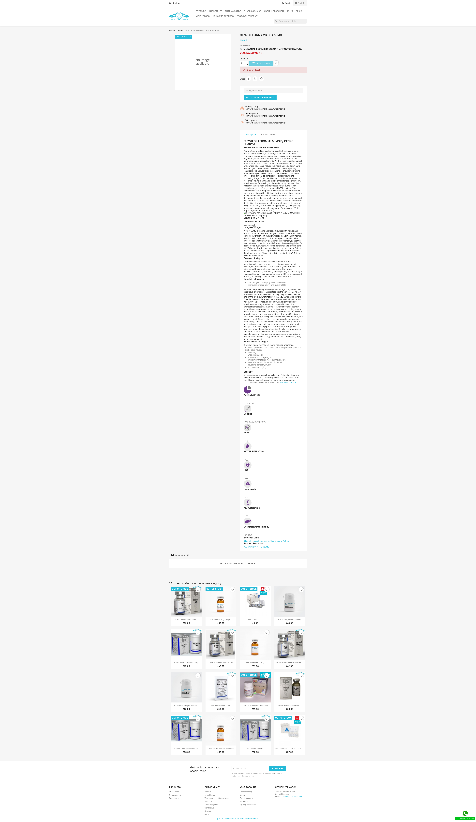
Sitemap (208, 811)
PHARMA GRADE (233, 11)
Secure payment (212, 804)
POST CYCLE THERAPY (247, 16)
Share (248, 78)
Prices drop (174, 792)
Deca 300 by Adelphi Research (221, 748)
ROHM (290, 11)
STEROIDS (201, 11)
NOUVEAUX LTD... (255, 620)
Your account (248, 787)
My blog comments (248, 804)
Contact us (174, 3)
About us (208, 801)
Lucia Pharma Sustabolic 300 (221, 663)
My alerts (244, 801)
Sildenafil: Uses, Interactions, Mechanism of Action (266, 541)
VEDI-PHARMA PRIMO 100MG (256, 547)
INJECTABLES (215, 11)
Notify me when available (260, 97)
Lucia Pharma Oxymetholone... (186, 748)
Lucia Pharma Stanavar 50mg (186, 663)
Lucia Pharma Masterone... (289, 705)
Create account (246, 798)
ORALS (299, 11)
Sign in (242, 795)
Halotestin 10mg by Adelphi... (186, 705)
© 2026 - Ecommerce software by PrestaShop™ (238, 818)
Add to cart (261, 63)
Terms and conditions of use (217, 798)
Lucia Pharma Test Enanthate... (289, 663)
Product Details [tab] (268, 134)
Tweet (255, 78)
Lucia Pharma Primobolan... (186, 620)
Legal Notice (210, 795)
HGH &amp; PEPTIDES (223, 16)
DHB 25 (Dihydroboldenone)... (289, 620)
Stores (207, 814)
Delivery (208, 792)
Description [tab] (250, 134)
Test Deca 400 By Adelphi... (220, 620)
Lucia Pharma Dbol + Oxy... (221, 705)
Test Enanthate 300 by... (255, 663)
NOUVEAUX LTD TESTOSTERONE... (289, 748)
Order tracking (246, 792)
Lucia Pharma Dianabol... (255, 748)
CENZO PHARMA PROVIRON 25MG (255, 705)
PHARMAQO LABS (252, 11)
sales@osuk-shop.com (292, 796)
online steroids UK (288, 382)
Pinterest (261, 78)
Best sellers (174, 798)
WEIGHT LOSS (203, 16)
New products (175, 795)
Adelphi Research (274, 11)
